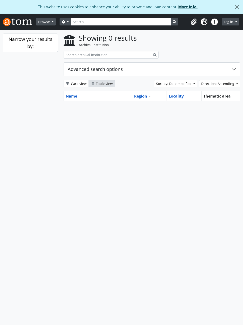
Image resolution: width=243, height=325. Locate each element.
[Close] (237, 7)
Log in (229, 22)
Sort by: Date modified (174, 83)
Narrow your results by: (30, 42)
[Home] (19, 22)
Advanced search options (95, 69)
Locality (176, 96)
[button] (193, 22)
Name (71, 96)
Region (140, 96)
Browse (44, 22)
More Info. (188, 7)
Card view (78, 83)
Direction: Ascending (218, 83)
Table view (104, 83)
